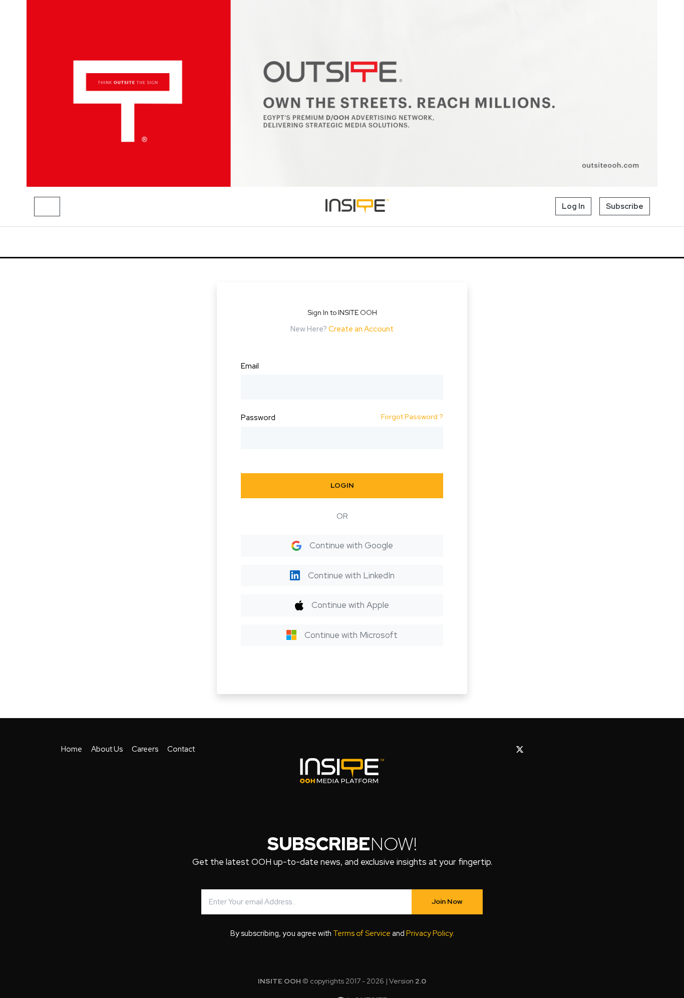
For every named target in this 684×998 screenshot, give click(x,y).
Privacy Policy (429, 933)
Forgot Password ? (412, 416)
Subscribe (624, 206)
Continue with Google (351, 545)
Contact (181, 749)
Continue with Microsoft (351, 634)
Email (250, 366)
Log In (573, 206)
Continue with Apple (350, 604)
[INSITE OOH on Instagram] (553, 749)
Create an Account (361, 329)
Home (71, 749)
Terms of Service (362, 933)
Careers (145, 749)
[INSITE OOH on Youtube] (537, 749)
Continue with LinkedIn (351, 575)
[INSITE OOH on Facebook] (504, 749)
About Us (107, 749)
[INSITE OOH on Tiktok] (600, 749)
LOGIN (342, 485)
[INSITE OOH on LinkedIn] (584, 749)
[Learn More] (342, 93)
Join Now (447, 901)
